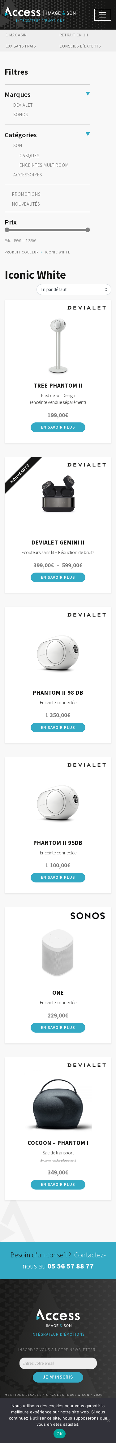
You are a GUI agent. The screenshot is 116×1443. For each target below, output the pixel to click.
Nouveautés (26, 204)
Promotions (26, 194)
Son (17, 145)
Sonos (20, 114)
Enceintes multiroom (44, 165)
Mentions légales (23, 1395)
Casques (29, 155)
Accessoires (27, 175)
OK (59, 1433)
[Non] (108, 1420)
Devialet (23, 105)
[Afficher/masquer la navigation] (102, 15)
